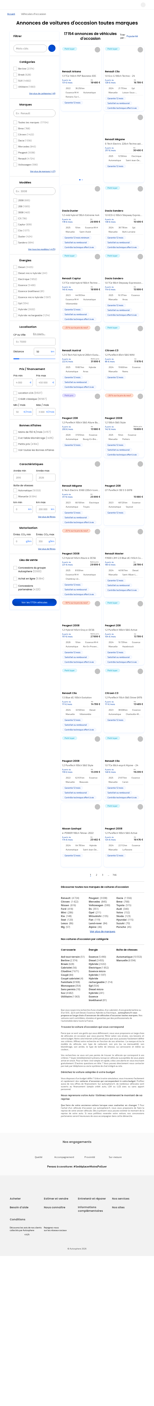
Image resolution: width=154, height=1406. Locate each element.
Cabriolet (69, 967)
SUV (24, 80)
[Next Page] (119, 875)
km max (41, 502)
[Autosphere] (11, 4)
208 (24, 206)
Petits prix (28, 444)
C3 (22, 218)
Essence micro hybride (34, 297)
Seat (67, 919)
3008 (24, 212)
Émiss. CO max (45, 534)
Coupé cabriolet (72, 978)
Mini (67, 912)
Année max (42, 470)
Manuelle (27, 496)
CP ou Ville (19, 335)
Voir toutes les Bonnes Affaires (36, 450)
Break (24, 74)
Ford (67, 909)
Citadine (70, 971)
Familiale (70, 982)
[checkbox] (15, 68)
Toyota (123, 905)
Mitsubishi (98, 916)
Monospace (71, 985)
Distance (18, 351)
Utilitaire (26, 86)
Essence (26, 285)
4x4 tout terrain (73, 956)
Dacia (25, 140)
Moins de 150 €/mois (34, 432)
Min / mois (19, 405)
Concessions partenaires (29, 587)
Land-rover (98, 923)
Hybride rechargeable (34, 315)
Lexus (67, 923)
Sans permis (70, 989)
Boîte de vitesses (23, 485)
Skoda (123, 916)
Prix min (18, 375)
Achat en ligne (31, 578)
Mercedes (27, 146)
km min (17, 502)
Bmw (24, 128)
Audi (122, 909)
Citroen (26, 134)
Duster (25, 236)
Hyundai (124, 919)
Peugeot (26, 152)
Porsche (123, 927)
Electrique (27, 279)
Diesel (25, 267)
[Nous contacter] (149, 4)
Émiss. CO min (22, 534)
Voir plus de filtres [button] (46, 516)
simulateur (113, 1078)
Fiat (94, 919)
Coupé (67, 975)
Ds (94, 909)
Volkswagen (28, 164)
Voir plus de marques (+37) (42, 171)
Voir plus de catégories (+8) (42, 93)
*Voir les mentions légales (78, 175)
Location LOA (30, 393)
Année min (19, 470)
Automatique (29, 490)
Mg (65, 927)
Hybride (26, 309)
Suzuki (123, 923)
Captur (25, 224)
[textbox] (44, 351)
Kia (66, 916)
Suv (67, 993)
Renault (26, 158)
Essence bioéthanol (31, 291)
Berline (26, 68)
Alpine (95, 927)
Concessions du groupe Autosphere (32, 569)
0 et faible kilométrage (36, 438)
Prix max (41, 375)
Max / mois (42, 405)
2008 (24, 200)
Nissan (68, 905)
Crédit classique (32, 399)
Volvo (123, 912)
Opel (95, 912)
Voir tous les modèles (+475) (41, 249)
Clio (23, 230)
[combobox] (34, 341)
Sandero (26, 242)
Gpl (23, 303)
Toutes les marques (33, 122)
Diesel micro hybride (32, 273)
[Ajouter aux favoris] (97, 49)
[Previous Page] (86, 875)
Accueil (11, 13)
